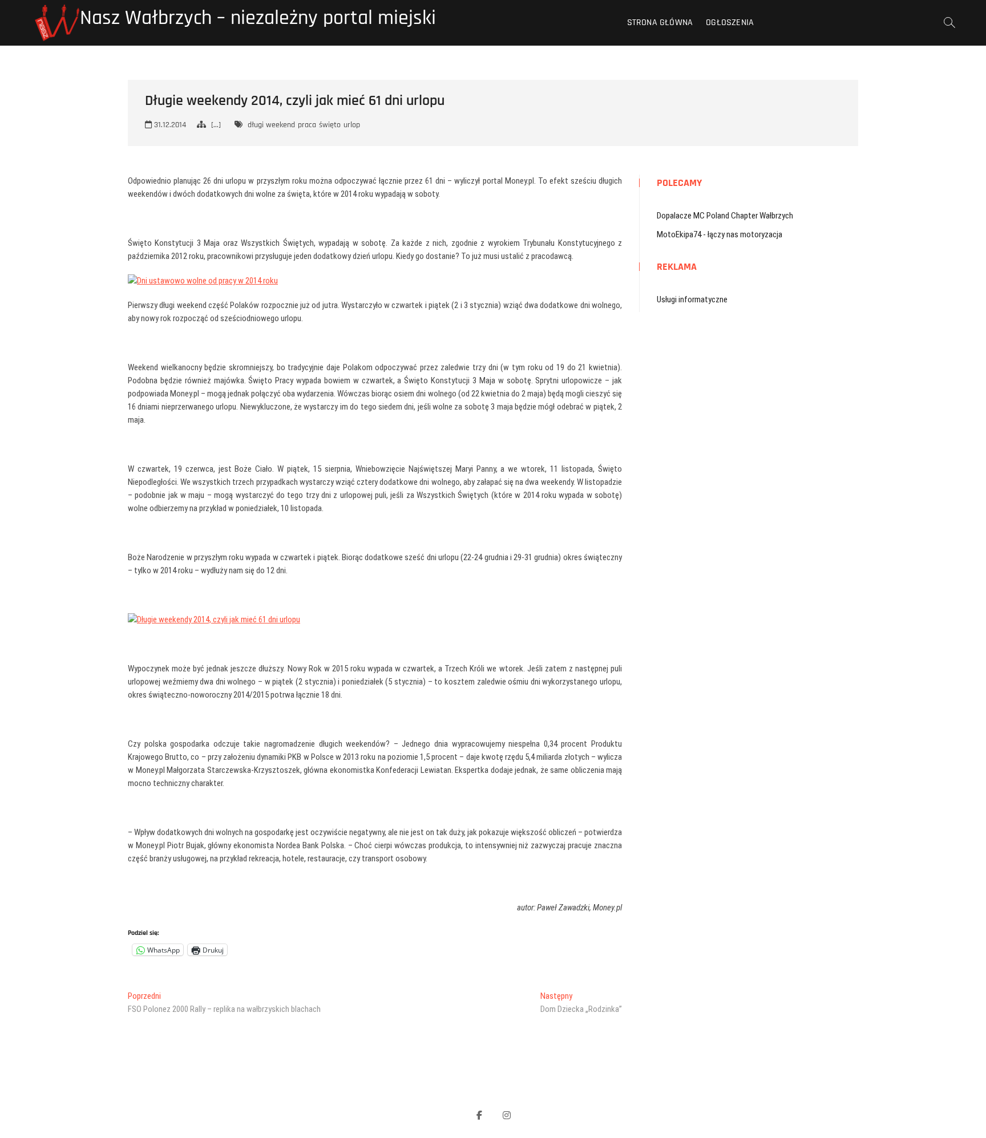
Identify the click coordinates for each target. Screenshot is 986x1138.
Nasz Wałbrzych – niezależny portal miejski (258, 18)
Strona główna (660, 23)
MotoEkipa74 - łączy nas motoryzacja (719, 234)
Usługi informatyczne (692, 299)
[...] (216, 125)
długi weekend (271, 125)
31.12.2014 (169, 125)
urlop (352, 125)
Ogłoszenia (730, 23)
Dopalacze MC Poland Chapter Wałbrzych (725, 215)
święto (330, 125)
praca (307, 125)
